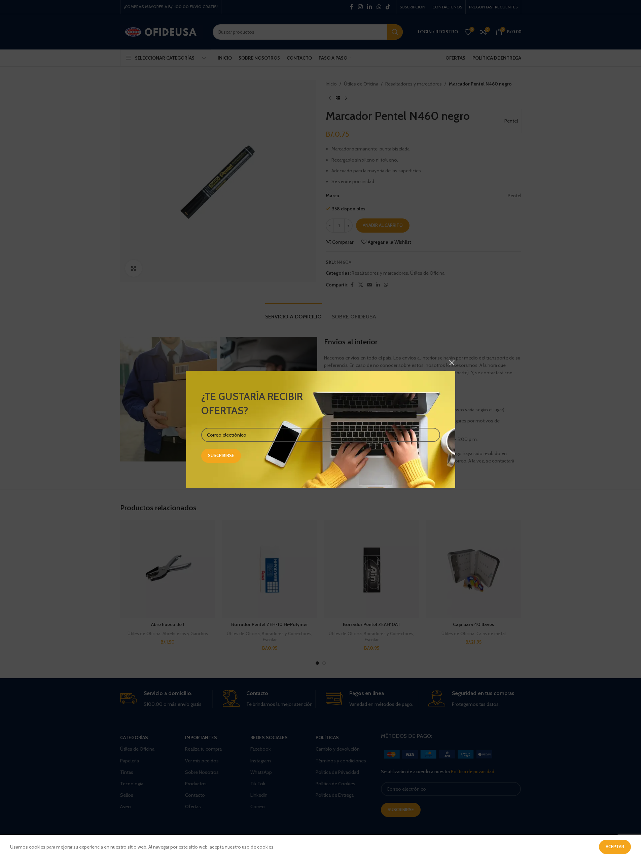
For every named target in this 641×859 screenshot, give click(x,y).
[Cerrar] (451, 362)
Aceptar (615, 846)
